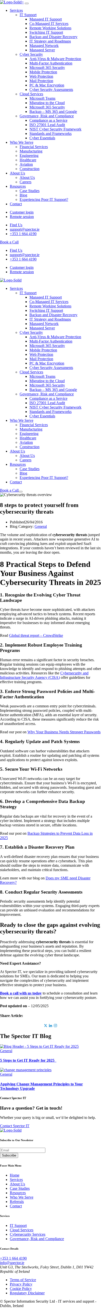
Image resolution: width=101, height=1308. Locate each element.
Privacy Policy (21, 1284)
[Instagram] (55, 1025)
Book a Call (9, 242)
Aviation (26, 164)
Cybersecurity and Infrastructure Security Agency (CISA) (44, 675)
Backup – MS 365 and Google (53, 111)
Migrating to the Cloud (47, 103)
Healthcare (28, 160)
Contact (16, 204)
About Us (17, 173)
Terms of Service (23, 1280)
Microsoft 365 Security (47, 67)
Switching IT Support (46, 32)
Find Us (16, 225)
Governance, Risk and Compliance (47, 116)
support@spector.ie (24, 229)
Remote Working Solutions (50, 28)
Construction (29, 169)
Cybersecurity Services (27, 1234)
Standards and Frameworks (50, 133)
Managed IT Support (45, 19)
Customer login (22, 212)
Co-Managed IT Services (48, 24)
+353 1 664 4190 (23, 234)
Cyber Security (31, 54)
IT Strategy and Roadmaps (50, 41)
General (41, 526)
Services (16, 10)
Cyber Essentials (42, 138)
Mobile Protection (43, 72)
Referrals (17, 1202)
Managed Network (44, 45)
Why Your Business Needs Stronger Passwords (64, 732)
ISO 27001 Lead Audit (47, 125)
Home (14, 1175)
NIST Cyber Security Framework (55, 129)
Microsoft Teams (42, 98)
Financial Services (34, 147)
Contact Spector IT (14, 1126)
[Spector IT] (11, 280)
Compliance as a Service (48, 120)
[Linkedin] (50, 1025)
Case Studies (29, 191)
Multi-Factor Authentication (50, 63)
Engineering (29, 155)
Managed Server (42, 50)
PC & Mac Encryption (46, 85)
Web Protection (41, 76)
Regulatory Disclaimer (27, 1293)
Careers (25, 182)
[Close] (27, 3)
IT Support (28, 15)
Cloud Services (31, 94)
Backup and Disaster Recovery (53, 37)
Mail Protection (41, 81)
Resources (18, 186)
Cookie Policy (21, 1288)
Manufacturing (31, 151)
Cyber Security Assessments (51, 89)
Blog (23, 195)
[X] (45, 1025)
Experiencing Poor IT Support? (44, 199)
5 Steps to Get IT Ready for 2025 (28, 1060)
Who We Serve (21, 142)
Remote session (22, 217)
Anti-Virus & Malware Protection (55, 59)
